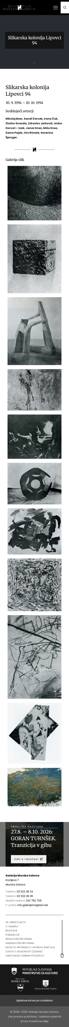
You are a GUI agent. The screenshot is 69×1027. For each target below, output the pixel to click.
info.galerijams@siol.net (32, 905)
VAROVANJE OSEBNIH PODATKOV (25, 955)
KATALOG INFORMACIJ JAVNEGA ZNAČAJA (30, 947)
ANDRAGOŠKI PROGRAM (20, 943)
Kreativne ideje (39, 1021)
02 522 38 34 (25, 892)
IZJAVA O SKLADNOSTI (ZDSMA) (24, 951)
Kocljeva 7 (12, 880)
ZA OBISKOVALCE (16, 922)
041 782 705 (34, 901)
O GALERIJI (12, 926)
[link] (34, 971)
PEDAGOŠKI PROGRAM (19, 939)
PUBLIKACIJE (12, 934)
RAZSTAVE (11, 930)
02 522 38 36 (25, 896)
